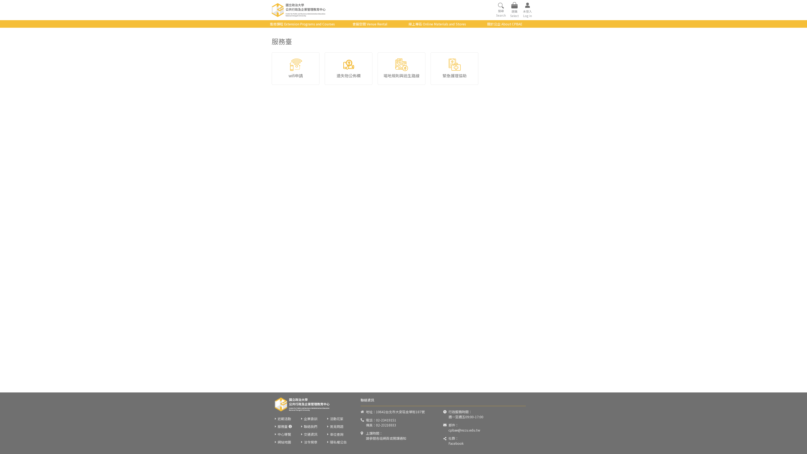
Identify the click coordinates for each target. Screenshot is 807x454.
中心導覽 (284, 434)
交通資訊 (310, 434)
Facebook (456, 443)
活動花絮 (336, 418)
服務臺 (283, 426)
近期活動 (284, 418)
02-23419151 (386, 419)
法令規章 (310, 442)
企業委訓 (310, 418)
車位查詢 (336, 434)
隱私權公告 (338, 442)
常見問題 (336, 426)
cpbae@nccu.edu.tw (464, 430)
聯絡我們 (310, 426)
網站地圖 (284, 442)
